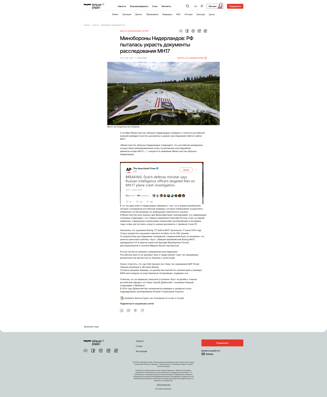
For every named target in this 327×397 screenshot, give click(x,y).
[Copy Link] (142, 310)
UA (195, 6)
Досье (212, 14)
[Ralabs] (210, 353)
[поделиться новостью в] (180, 30)
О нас (155, 6)
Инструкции (141, 351)
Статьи (139, 346)
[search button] (187, 6)
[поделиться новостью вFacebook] (121, 310)
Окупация (126, 14)
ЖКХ (178, 14)
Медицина (167, 14)
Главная (87, 25)
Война (115, 14)
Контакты (166, 6)
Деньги (138, 14)
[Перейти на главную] (94, 6)
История (188, 14)
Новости (122, 6)
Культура (201, 14)
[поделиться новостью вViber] (135, 310)
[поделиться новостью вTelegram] (128, 310)
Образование (152, 14)
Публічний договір (163, 385)
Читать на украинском (190, 58)
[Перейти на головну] (94, 341)
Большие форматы (139, 6)
